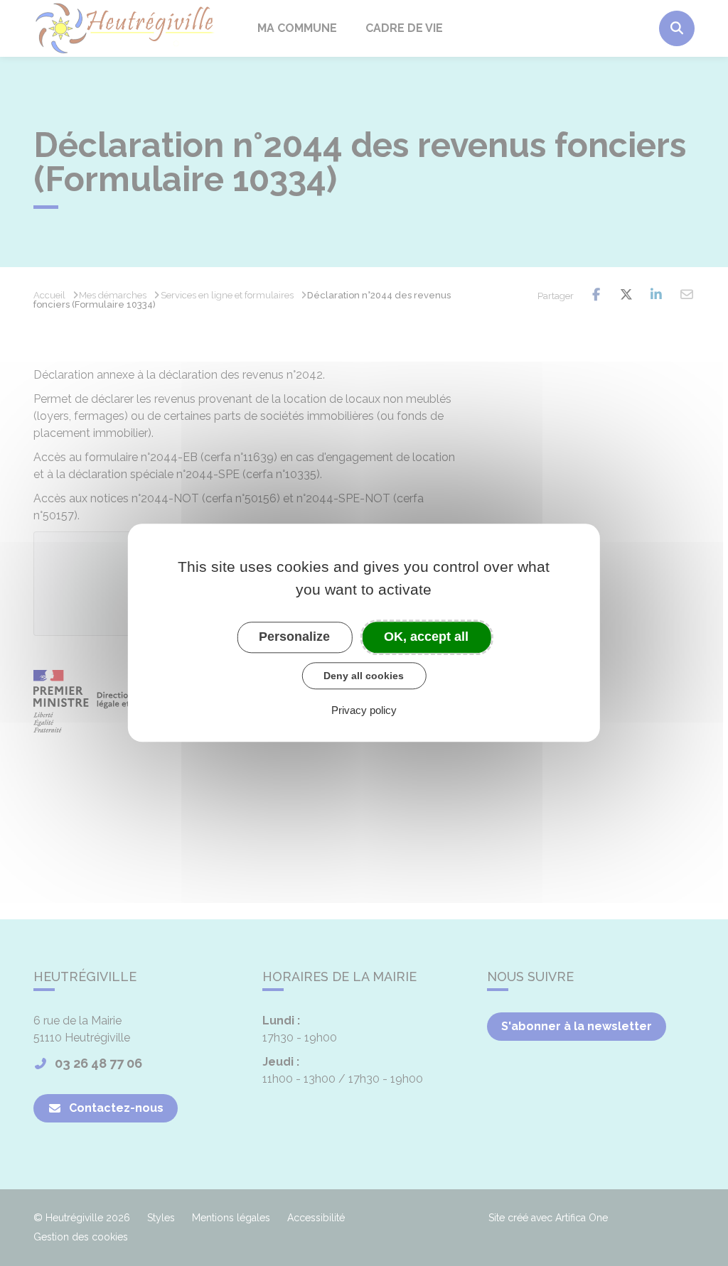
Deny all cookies (363, 675)
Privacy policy (364, 711)
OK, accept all (426, 636)
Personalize (294, 636)
